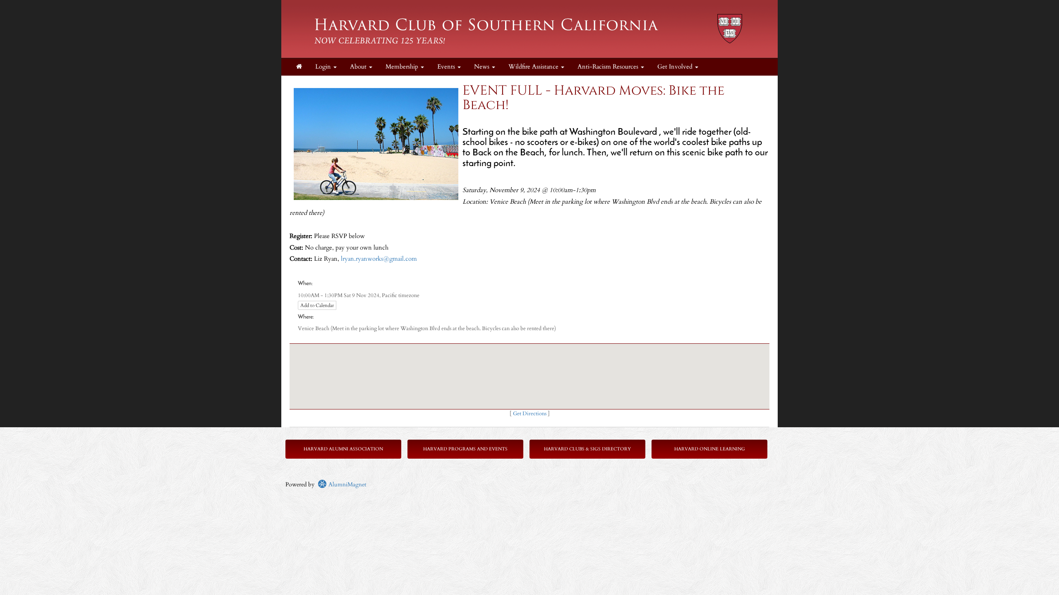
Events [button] (447, 66)
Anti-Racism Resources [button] (608, 66)
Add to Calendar (317, 305)
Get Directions (529, 413)
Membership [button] (403, 66)
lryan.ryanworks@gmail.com (379, 259)
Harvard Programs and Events (465, 449)
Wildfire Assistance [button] (534, 66)
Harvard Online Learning (709, 449)
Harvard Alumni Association (343, 449)
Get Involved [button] (675, 66)
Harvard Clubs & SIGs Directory (587, 449)
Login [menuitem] (324, 66)
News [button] (482, 66)
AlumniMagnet (346, 484)
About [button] (359, 66)
